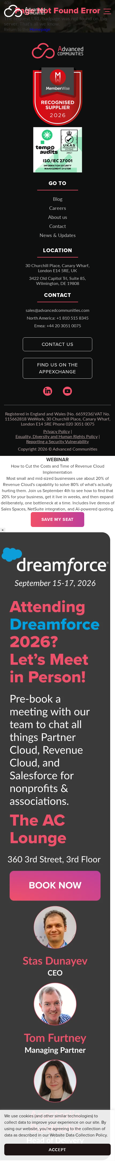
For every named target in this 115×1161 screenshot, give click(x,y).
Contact (57, 226)
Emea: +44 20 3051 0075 (57, 325)
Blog (57, 199)
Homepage (40, 29)
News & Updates (58, 235)
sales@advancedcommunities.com (57, 310)
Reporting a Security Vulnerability (57, 441)
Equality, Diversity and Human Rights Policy (57, 436)
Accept (57, 1149)
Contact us (58, 344)
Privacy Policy (56, 431)
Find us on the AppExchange (57, 368)
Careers (57, 208)
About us (57, 217)
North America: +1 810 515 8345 (58, 317)
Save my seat (57, 519)
